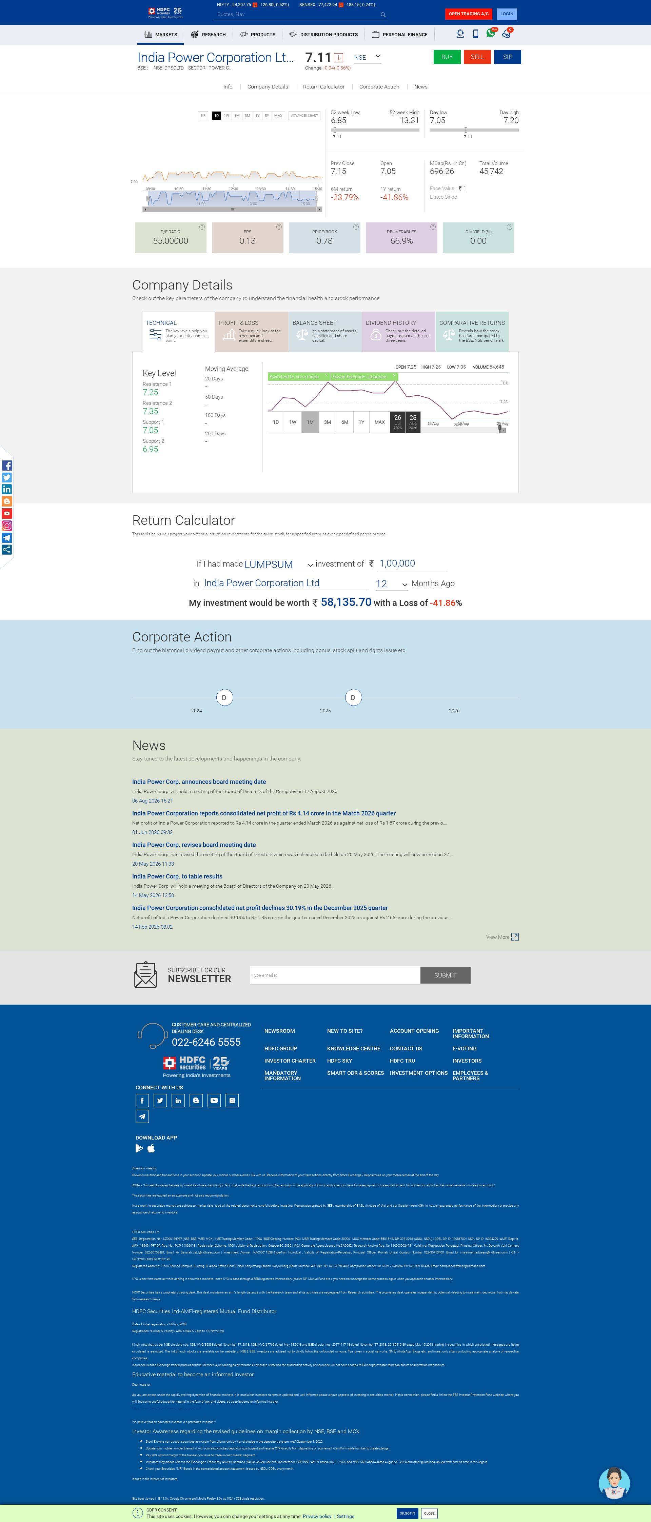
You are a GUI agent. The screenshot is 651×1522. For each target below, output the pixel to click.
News (421, 87)
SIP (507, 56)
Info (228, 87)
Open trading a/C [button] (469, 13)
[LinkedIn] (178, 1100)
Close (429, 1513)
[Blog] (196, 1100)
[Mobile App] (475, 34)
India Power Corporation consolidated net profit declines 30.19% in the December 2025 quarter (260, 907)
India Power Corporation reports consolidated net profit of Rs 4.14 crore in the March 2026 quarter (264, 813)
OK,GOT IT (407, 1513)
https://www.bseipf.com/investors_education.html (166, 1408)
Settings (345, 1516)
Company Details (268, 87)
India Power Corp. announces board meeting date (199, 781)
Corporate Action (379, 87)
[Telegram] (142, 1116)
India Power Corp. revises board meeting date (194, 844)
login (506, 13)
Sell (477, 56)
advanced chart (304, 115)
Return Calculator (323, 87)
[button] (367, 58)
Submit (445, 975)
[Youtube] (214, 1100)
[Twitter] (160, 1100)
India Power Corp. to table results (177, 876)
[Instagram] (232, 1100)
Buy (447, 56)
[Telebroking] (460, 34)
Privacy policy (317, 1516)
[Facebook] (142, 1100)
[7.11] (335, 130)
